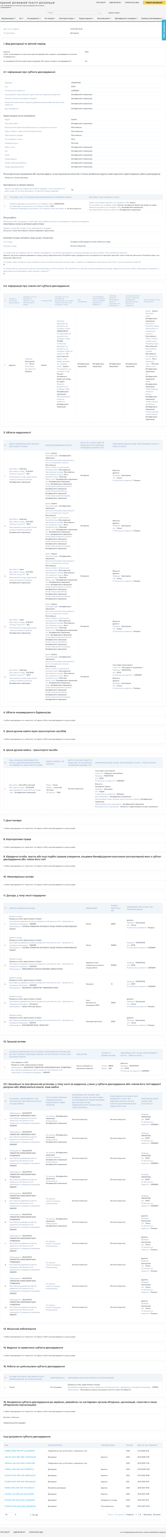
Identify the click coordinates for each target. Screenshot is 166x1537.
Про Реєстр (101, 2)
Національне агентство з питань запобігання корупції (145, 1532)
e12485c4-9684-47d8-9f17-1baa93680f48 (20, 1451)
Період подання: (85, 18)
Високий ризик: (103, 18)
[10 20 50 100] (11, 1514)
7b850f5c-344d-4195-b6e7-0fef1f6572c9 (19, 1469)
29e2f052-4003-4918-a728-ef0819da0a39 (20, 1475)
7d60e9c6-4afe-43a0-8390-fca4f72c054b (20, 1463)
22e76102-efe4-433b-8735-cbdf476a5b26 (20, 1500)
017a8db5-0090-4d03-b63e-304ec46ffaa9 (20, 1506)
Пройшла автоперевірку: (151, 18)
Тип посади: (49, 18)
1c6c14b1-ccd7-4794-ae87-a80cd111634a (19, 1494)
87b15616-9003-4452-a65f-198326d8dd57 (20, 1481)
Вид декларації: (8, 18)
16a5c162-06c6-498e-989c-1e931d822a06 (20, 1457)
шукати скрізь (114, 13)
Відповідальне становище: (125, 18)
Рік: (20, 18)
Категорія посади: (66, 18)
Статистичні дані (132, 2)
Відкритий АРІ (115, 2)
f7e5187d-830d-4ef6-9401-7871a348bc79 (19, 1488)
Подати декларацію (154, 3)
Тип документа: (33, 18)
